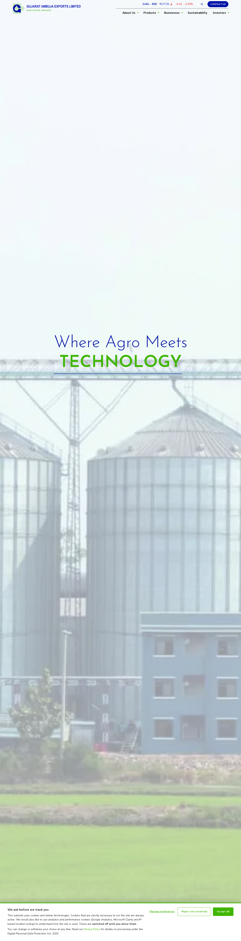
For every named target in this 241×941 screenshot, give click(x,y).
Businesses (172, 13)
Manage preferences (162, 911)
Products (149, 13)
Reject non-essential (194, 911)
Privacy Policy (92, 929)
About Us (128, 13)
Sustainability (197, 13)
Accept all (223, 911)
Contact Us (218, 4)
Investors (219, 13)
